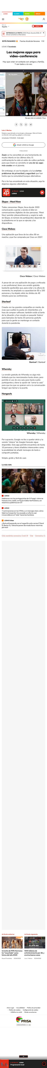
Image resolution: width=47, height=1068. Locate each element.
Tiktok (15, 966)
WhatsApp (26, 125)
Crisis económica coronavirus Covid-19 (15, 536)
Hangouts (7, 393)
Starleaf (6, 301)
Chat (31, 536)
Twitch (32, 966)
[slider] (23, 1059)
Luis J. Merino (6, 130)
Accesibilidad (20, 1008)
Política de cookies (14, 1010)
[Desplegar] (23, 1056)
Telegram (31, 125)
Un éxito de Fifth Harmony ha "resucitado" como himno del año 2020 (12, 953)
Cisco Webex (8, 228)
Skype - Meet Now (11, 201)
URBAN (38, 14)
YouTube (19, 966)
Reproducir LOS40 (42, 192)
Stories (36, 966)
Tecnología (12, 46)
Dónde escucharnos (30, 1012)
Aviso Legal (10, 1008)
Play (44, 1063)
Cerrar (43, 33)
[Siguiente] (44, 41)
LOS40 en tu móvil (16, 1012)
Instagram (10, 966)
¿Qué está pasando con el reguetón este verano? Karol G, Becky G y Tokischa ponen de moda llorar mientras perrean (23, 525)
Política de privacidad (33, 1008)
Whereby (6, 369)
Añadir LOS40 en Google (25, 145)
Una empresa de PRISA (23, 1019)
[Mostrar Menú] (3, 19)
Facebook (16, 125)
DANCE (27, 14)
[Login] (44, 19)
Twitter (21, 125)
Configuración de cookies (30, 1010)
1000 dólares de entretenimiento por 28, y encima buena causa (34, 953)
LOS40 (5, 14)
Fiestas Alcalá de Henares (30, 41)
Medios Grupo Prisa (23, 1025)
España (4, 27)
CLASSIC (16, 14)
